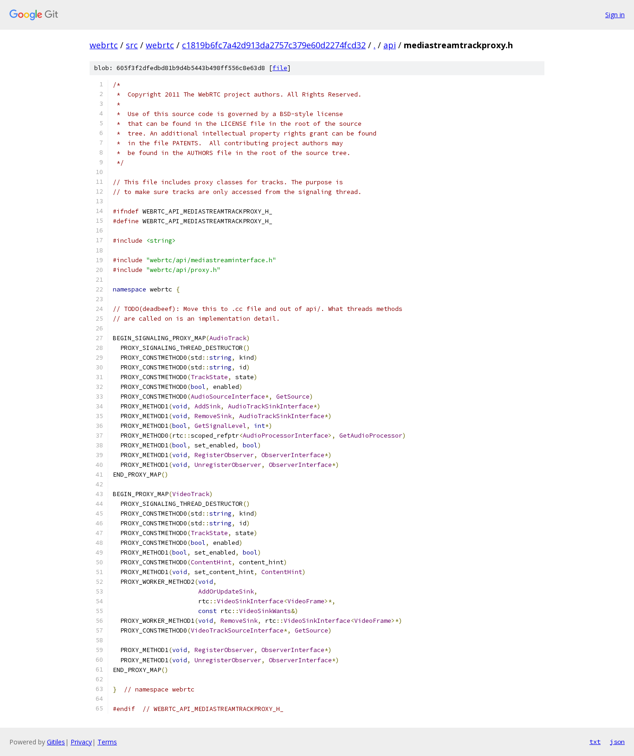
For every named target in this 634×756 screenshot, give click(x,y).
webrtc (104, 45)
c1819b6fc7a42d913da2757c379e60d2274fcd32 (274, 45)
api (389, 45)
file (279, 68)
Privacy (81, 741)
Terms (107, 741)
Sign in (615, 14)
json (617, 741)
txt (595, 741)
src (132, 45)
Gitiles (56, 741)
